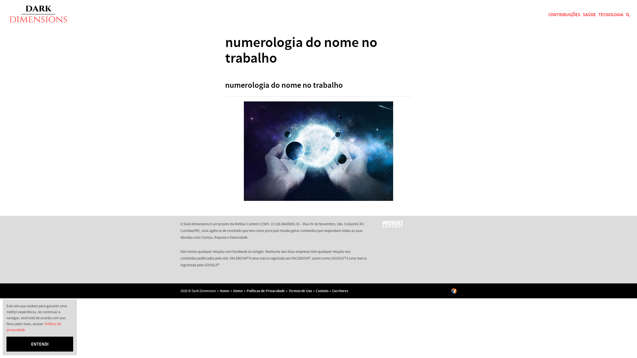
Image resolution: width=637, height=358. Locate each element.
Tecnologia (610, 15)
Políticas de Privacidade (266, 290)
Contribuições (564, 15)
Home (224, 290)
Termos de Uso (300, 290)
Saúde (589, 15)
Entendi (40, 344)
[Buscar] (628, 15)
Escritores (340, 290)
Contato (322, 290)
